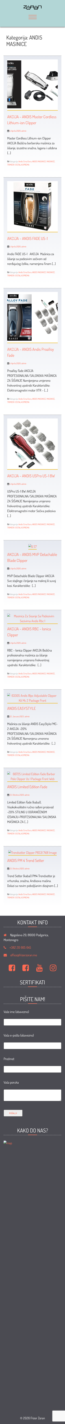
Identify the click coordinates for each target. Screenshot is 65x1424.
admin (23, 130)
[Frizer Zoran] (32, 8)
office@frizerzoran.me (23, 955)
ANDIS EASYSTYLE (21, 708)
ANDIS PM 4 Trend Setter (25, 860)
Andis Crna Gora (24, 161)
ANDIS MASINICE (39, 161)
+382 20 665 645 (20, 947)
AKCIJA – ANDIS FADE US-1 (27, 238)
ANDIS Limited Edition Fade (27, 786)
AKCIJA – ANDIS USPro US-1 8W (31, 475)
